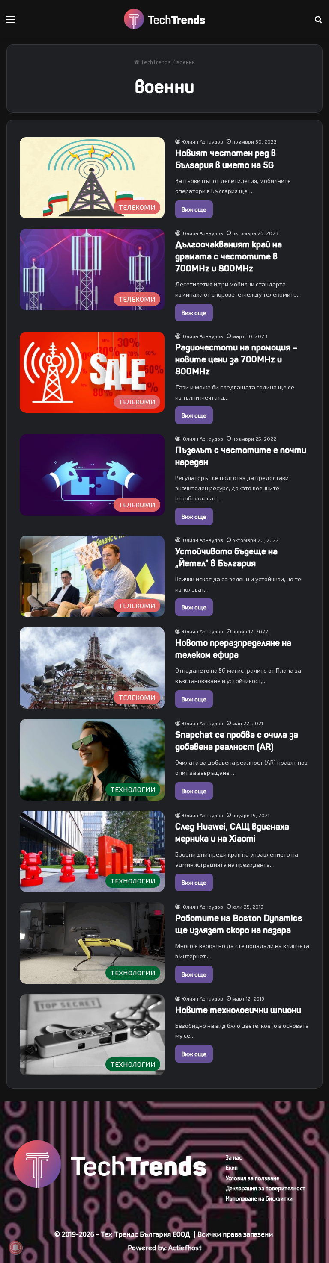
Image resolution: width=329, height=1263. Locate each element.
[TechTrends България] (164, 19)
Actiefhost (185, 1247)
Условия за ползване (252, 1178)
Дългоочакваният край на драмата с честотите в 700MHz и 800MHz (228, 256)
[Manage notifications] (15, 1247)
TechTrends (155, 62)
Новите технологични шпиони (238, 1010)
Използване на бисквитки (259, 1198)
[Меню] (10, 22)
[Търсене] (318, 22)
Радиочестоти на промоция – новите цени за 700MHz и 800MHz (236, 359)
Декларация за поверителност (265, 1188)
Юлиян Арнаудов (202, 141)
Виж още (194, 209)
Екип (232, 1167)
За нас (234, 1157)
